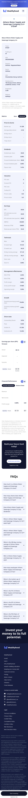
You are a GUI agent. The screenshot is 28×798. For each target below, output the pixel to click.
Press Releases (8, 685)
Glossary (6, 682)
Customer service (9, 672)
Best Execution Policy (10, 729)
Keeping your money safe (11, 669)
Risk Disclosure (8, 727)
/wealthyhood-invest (13, 697)
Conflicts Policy (8, 724)
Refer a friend (8, 677)
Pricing (6, 674)
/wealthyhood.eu (12, 705)
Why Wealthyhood (9, 664)
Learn (5, 661)
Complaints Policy (9, 721)
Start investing (14, 793)
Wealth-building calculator (12, 666)
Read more (14, 5)
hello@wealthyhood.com (14, 694)
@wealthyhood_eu (12, 699)
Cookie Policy (8, 719)
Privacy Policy (8, 716)
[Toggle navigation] (23, 11)
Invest (6, 658)
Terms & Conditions (10, 713)
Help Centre (7, 680)
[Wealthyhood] (11, 11)
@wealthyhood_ (12, 702)
